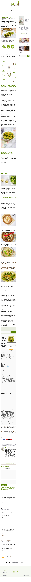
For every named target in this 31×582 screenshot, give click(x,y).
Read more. (27, 30)
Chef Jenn (8, 366)
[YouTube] (9, 463)
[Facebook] (11, 463)
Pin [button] (11, 346)
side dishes (11, 443)
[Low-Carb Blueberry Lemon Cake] (21, 48)
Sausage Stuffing (5, 263)
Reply (3, 503)
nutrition (2, 306)
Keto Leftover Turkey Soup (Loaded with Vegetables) (8, 445)
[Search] (28, 56)
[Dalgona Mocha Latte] (26, 48)
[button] (9, 349)
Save (13, 332)
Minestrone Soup (25, 574)
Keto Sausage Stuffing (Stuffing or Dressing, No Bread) (9, 444)
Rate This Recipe (11, 348)
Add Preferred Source (11, 344)
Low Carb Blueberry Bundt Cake (27, 44)
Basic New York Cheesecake (21, 43)
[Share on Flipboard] (7, 439)
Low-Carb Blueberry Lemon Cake (21, 52)
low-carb (8, 443)
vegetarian (14, 443)
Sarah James (3, 523)
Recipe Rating (3, 468)
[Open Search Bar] (15, 13)
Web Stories (5, 572)
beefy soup (5, 435)
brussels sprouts (5, 426)
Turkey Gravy (13, 262)
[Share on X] (9, 439)
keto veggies (5, 443)
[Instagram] (7, 463)
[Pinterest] (13, 463)
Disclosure (2, 42)
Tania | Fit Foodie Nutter (5, 493)
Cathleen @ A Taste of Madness (6, 540)
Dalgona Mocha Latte (27, 51)
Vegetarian (5, 442)
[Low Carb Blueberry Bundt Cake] (26, 40)
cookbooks (9, 75)
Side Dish (3, 442)
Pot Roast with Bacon (26, 575)
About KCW (12, 10)
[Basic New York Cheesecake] (21, 40)
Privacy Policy (5, 575)
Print (12, 343)
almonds (6, 371)
